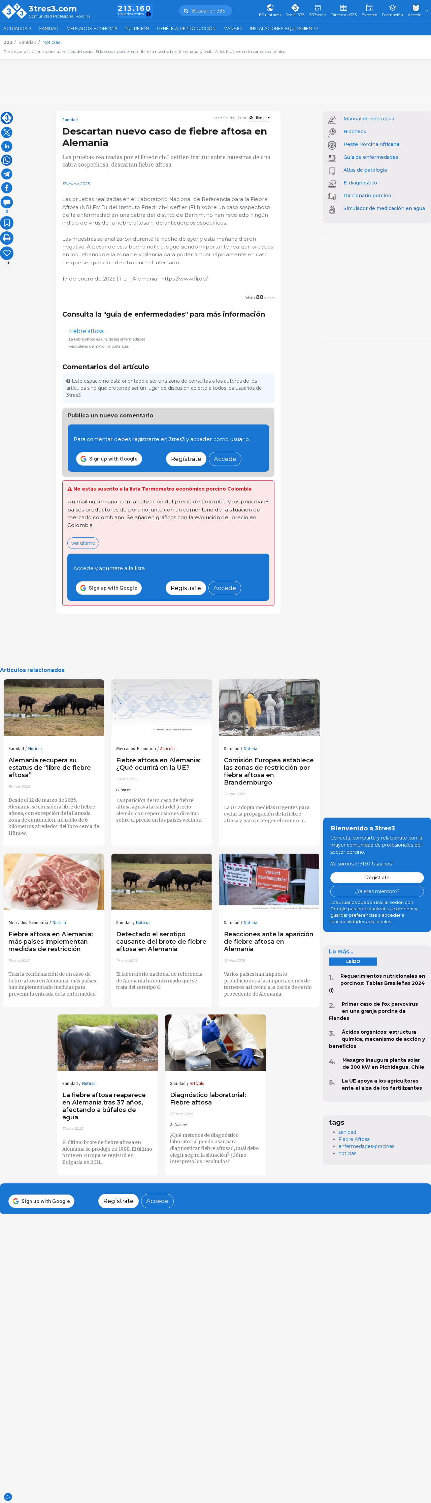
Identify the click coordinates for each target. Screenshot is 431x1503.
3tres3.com (53, 9)
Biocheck (354, 131)
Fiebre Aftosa (354, 1139)
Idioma (260, 118)
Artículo (167, 748)
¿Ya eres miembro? (377, 891)
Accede (225, 458)
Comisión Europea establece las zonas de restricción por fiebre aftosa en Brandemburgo (269, 771)
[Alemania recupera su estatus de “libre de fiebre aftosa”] (53, 707)
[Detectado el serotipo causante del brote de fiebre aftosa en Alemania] (161, 882)
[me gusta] (6, 253)
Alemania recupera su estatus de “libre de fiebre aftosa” (49, 767)
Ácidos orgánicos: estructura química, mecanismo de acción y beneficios (377, 1039)
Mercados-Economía (92, 28)
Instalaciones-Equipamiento (284, 28)
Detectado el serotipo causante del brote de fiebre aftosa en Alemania (161, 941)
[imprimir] (6, 238)
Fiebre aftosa (86, 331)
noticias (347, 1153)
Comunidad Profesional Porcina (60, 16)
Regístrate (186, 458)
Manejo (233, 28)
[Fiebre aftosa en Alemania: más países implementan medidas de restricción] (53, 882)
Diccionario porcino (367, 196)
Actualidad (17, 28)
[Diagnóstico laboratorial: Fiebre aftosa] (215, 1042)
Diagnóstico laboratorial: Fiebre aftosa (208, 1098)
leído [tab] (353, 961)
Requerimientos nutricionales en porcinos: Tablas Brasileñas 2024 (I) (377, 983)
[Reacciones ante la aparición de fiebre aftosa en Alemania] (269, 882)
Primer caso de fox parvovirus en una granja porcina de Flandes (373, 1011)
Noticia (35, 748)
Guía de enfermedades (370, 157)
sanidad (347, 1132)
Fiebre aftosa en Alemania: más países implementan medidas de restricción (50, 941)
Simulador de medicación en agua (384, 208)
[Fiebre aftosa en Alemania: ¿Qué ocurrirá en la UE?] (161, 707)
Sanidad (49, 28)
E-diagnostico (360, 183)
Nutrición (137, 28)
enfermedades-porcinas (366, 1146)
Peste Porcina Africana (371, 144)
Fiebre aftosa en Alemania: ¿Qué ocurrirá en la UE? (158, 763)
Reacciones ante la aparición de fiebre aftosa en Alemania (268, 941)
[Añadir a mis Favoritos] (6, 223)
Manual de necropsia (368, 119)
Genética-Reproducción (186, 28)
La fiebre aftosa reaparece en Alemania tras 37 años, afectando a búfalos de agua (104, 1106)
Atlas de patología (365, 170)
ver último (83, 543)
